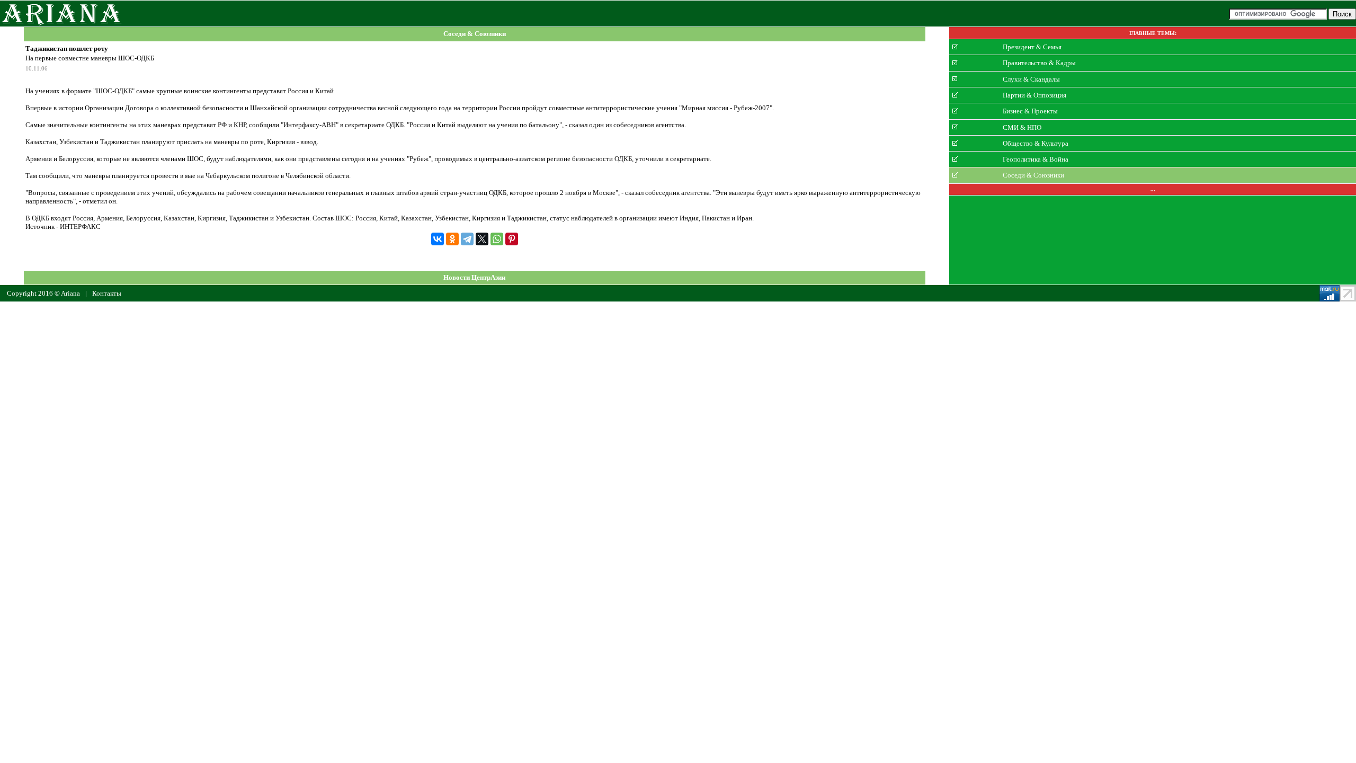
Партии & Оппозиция (1034, 95)
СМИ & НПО (1022, 127)
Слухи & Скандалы (1031, 79)
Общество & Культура (1035, 143)
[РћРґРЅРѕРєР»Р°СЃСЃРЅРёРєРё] (452, 239)
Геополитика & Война (1035, 159)
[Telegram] (467, 239)
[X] (482, 239)
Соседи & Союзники (474, 34)
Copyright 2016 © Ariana (43, 293)
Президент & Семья (1032, 47)
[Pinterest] (511, 239)
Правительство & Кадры (1039, 63)
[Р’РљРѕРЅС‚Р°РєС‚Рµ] (437, 239)
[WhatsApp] (496, 239)
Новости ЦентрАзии (474, 277)
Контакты (106, 293)
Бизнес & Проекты (1030, 111)
